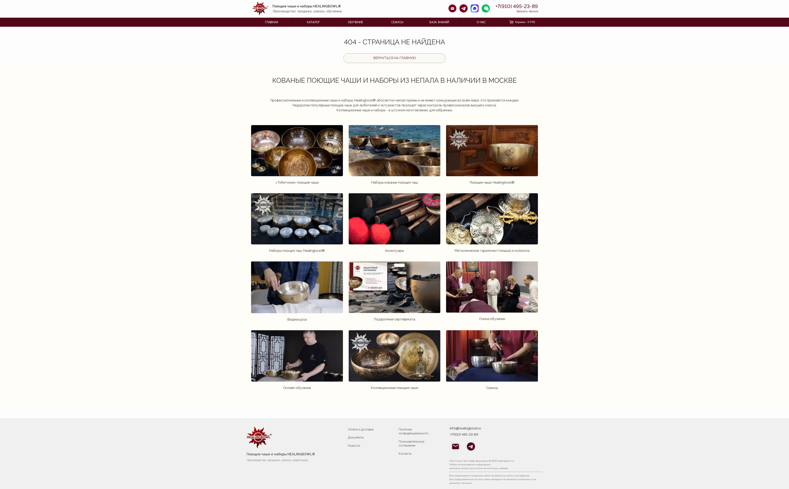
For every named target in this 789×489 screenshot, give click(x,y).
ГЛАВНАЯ (271, 22)
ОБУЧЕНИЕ (355, 22)
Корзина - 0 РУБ (525, 22)
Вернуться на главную (394, 58)
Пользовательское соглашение (411, 443)
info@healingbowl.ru (465, 428)
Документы (356, 437)
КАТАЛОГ (313, 22)
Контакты (405, 453)
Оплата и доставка (361, 429)
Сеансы (397, 22)
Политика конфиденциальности (413, 431)
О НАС (481, 22)
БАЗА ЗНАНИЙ (439, 22)
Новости (354, 445)
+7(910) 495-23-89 (517, 6)
